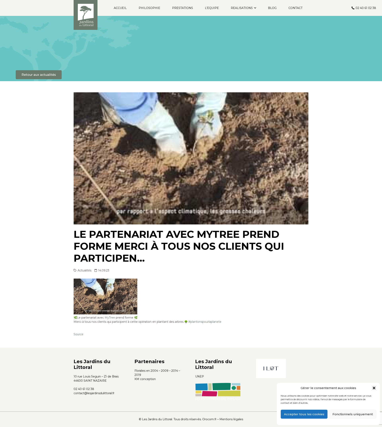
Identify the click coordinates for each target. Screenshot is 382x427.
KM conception (145, 379)
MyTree (110, 317)
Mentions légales (231, 419)
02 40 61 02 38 (84, 389)
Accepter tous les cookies (304, 414)
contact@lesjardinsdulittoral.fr (94, 393)
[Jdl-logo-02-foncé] (85, 15)
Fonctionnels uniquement (352, 414)
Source (78, 334)
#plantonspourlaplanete (204, 322)
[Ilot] (271, 368)
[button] (374, 388)
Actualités (84, 270)
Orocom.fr (209, 419)
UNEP (199, 376)
